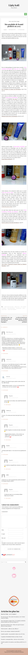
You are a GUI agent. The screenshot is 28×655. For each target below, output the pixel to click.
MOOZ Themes (11, 652)
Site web (3, 538)
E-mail (3, 534)
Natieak (8, 376)
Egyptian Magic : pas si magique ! (9, 614)
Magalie (5, 29)
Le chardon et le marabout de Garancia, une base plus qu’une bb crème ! (13, 349)
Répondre (5, 353)
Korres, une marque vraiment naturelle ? (10, 631)
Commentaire (5, 512)
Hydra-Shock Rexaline (12, 309)
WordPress (21, 652)
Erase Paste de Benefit (7, 159)
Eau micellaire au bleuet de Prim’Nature (11, 89)
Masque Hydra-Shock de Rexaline (9, 116)
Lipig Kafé (14, 5)
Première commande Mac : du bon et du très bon (12, 639)
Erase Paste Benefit (11, 308)
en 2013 (15, 99)
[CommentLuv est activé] (9, 554)
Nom (3, 530)
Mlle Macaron (9, 332)
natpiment (8, 359)
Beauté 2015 (17, 306)
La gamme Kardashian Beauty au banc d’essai (11, 636)
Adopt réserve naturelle (9, 306)
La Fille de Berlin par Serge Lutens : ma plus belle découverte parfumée (14, 435)
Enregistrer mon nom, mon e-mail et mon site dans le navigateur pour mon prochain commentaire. (13, 543)
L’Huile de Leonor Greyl (7, 206)
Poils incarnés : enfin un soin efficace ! (10, 628)
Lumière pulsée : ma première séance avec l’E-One (13, 634)
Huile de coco (18, 308)
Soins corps (11, 21)
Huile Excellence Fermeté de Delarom (10, 222)
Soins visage (16, 21)
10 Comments (21, 29)
